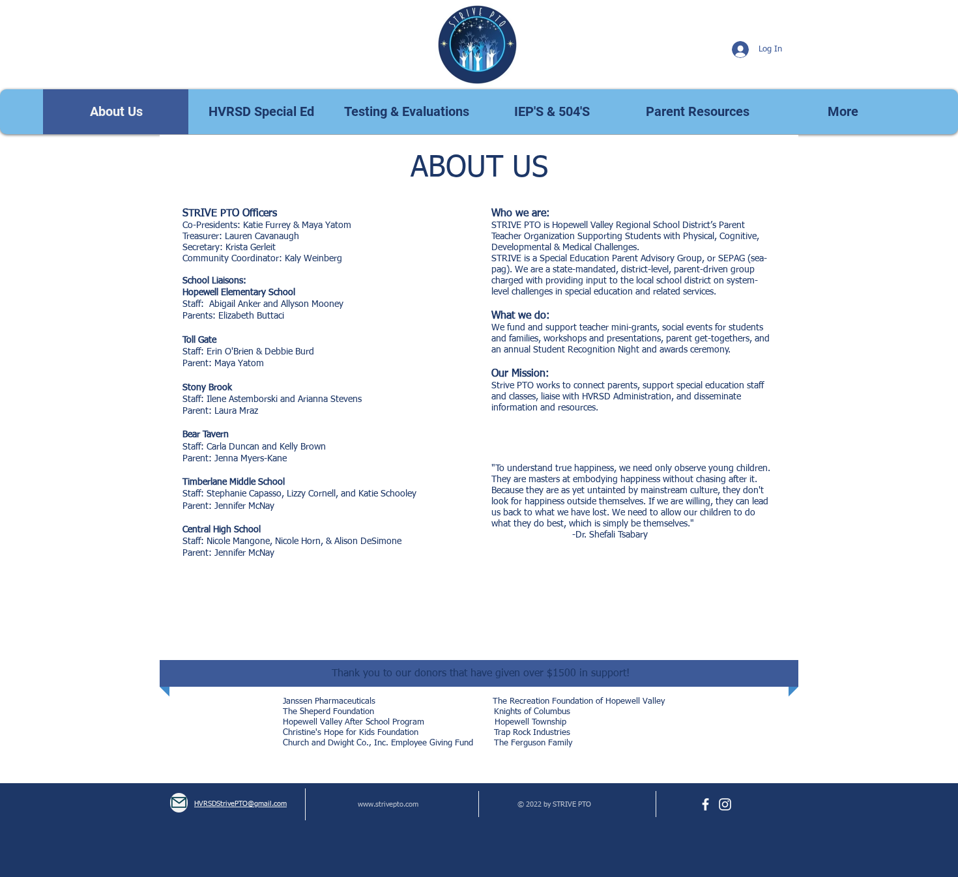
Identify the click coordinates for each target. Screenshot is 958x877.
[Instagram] (725, 804)
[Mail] (179, 802)
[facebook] (705, 804)
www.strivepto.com (388, 804)
